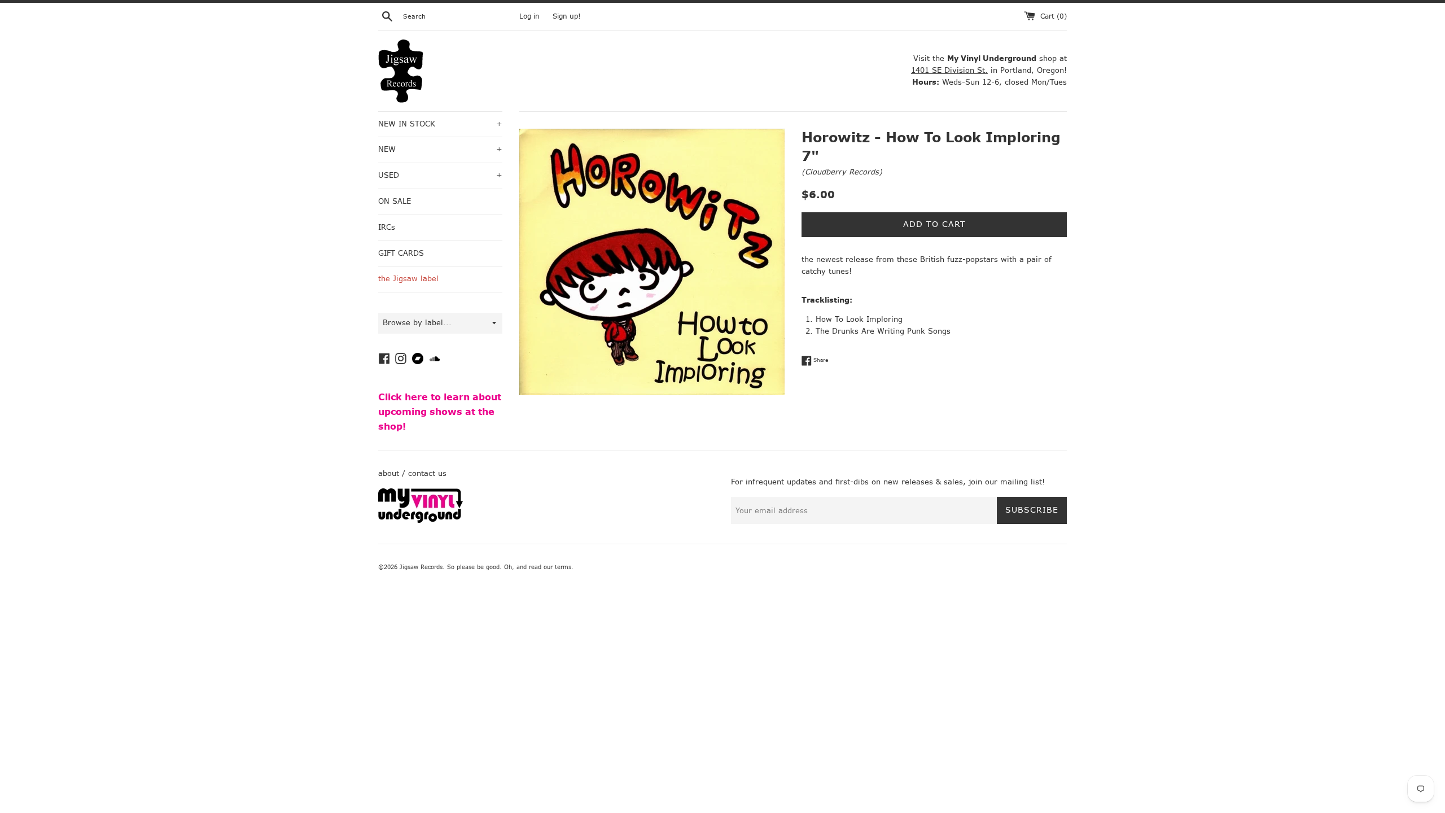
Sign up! (567, 16)
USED (440, 175)
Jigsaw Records (421, 567)
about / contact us (412, 473)
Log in (529, 16)
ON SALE (394, 201)
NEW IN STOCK (440, 124)
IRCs (386, 227)
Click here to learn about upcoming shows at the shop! (439, 411)
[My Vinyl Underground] (420, 520)
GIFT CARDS (401, 253)
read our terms (550, 567)
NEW (440, 149)
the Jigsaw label (408, 278)
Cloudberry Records (842, 172)
